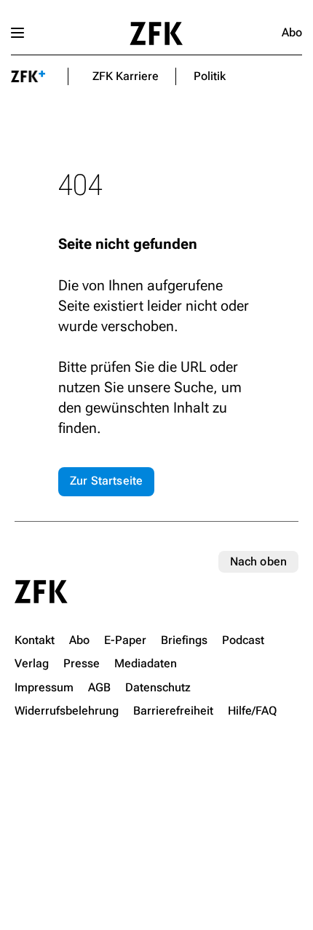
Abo (292, 32)
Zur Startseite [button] (106, 481)
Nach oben (258, 561)
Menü (17, 33)
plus (28, 76)
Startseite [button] (156, 33)
